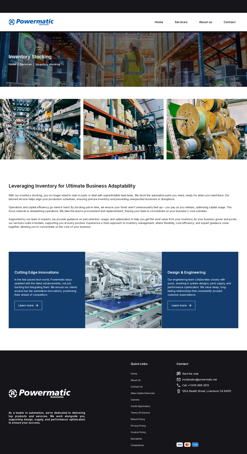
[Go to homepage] (47, 393)
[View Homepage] (31, 22)
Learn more (30, 306)
